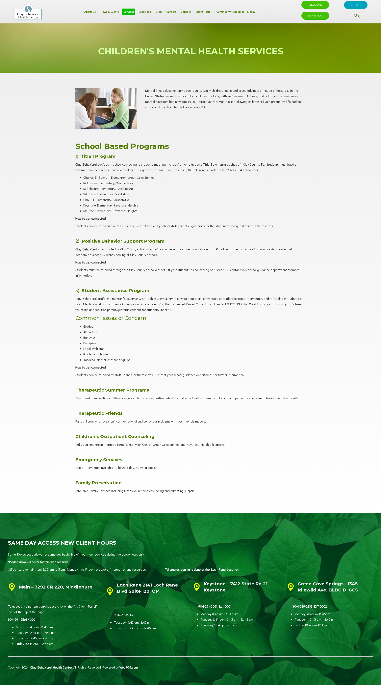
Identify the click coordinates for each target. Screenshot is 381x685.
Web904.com (128, 667)
